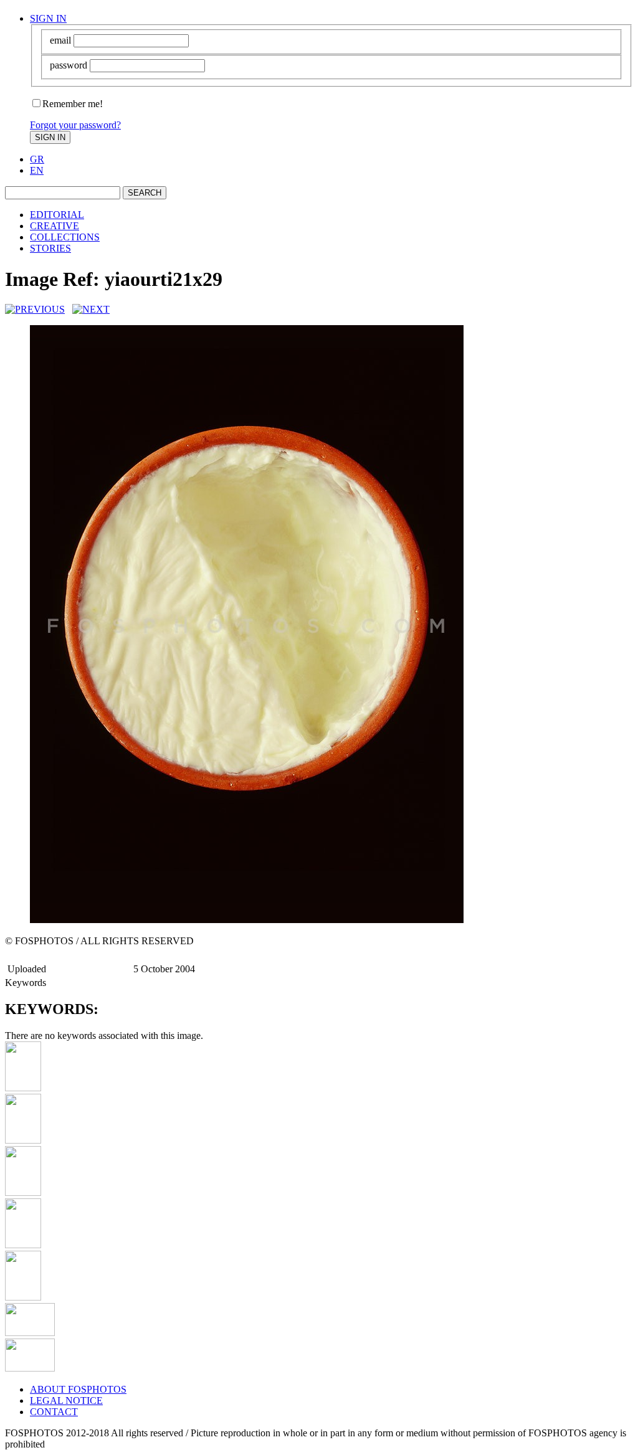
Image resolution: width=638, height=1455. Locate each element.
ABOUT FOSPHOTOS (78, 1389)
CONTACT (54, 1411)
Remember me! (72, 103)
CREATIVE (54, 225)
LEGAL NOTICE (66, 1400)
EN (37, 170)
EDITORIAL (57, 214)
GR (37, 159)
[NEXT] (91, 309)
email (60, 40)
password (68, 65)
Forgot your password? (75, 125)
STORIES (50, 248)
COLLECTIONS (65, 237)
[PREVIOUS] (35, 309)
